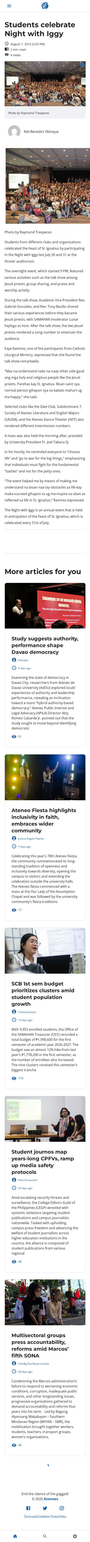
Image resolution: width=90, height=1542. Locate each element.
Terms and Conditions (37, 1516)
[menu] (9, 6)
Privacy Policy (58, 1516)
